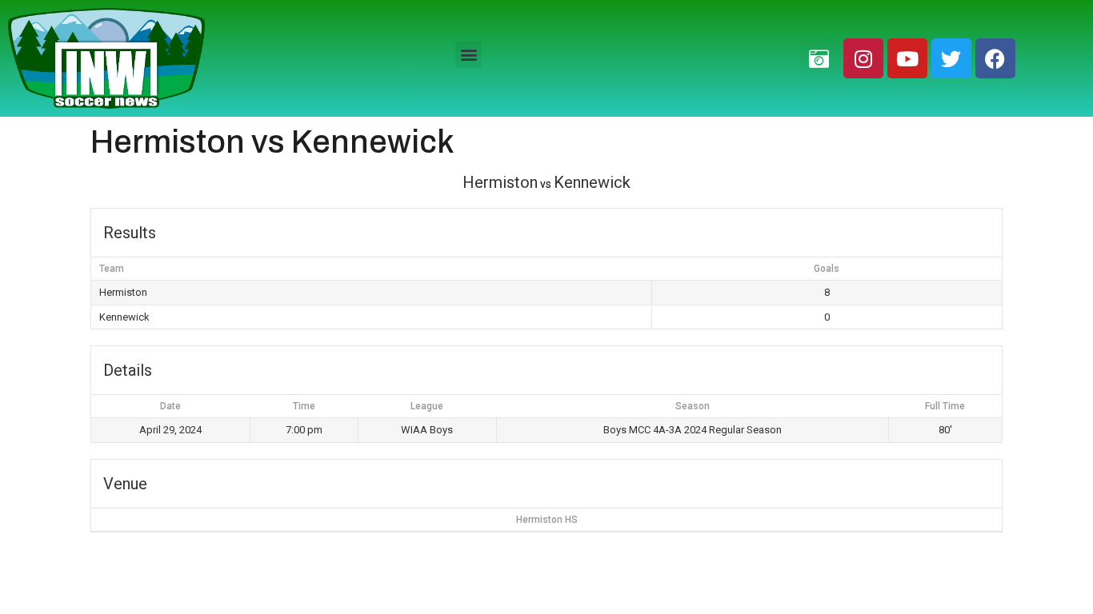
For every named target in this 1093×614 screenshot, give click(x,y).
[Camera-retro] (819, 58)
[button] (468, 55)
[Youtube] (907, 58)
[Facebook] (995, 58)
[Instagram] (863, 58)
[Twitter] (951, 58)
